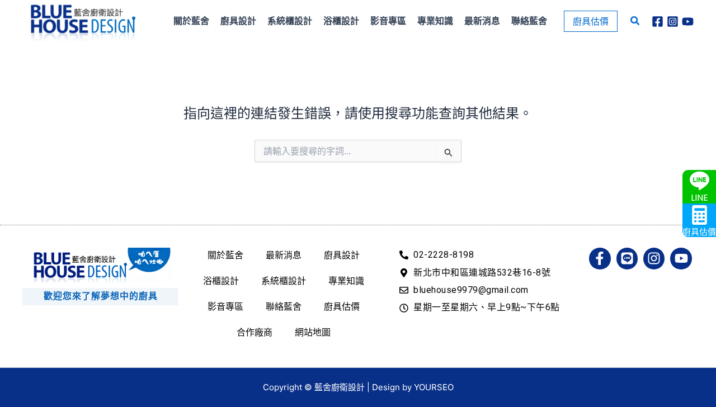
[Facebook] (657, 21)
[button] (591, 21)
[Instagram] (673, 21)
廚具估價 (342, 306)
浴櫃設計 (221, 280)
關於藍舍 (225, 255)
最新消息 (284, 255)
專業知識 (346, 280)
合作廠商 (254, 332)
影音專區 (225, 306)
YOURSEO (434, 387)
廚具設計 (342, 255)
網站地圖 (313, 332)
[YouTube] (688, 21)
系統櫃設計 (283, 280)
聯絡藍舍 (284, 306)
